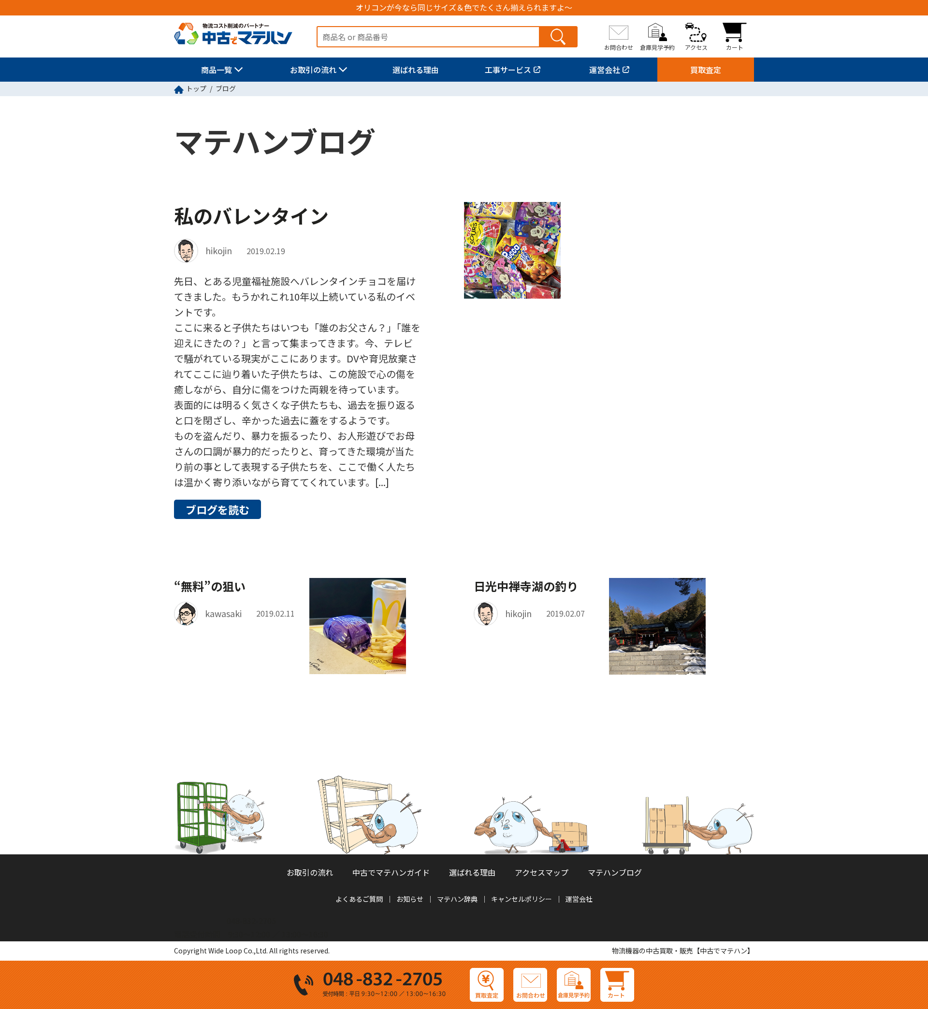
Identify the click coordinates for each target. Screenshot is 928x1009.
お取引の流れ (313, 69)
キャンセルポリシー (521, 899)
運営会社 (604, 69)
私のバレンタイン (251, 216)
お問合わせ (618, 47)
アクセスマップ (541, 872)
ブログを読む (217, 509)
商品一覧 (216, 69)
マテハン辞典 (457, 899)
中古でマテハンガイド (391, 872)
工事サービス (508, 69)
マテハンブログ (615, 872)
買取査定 (705, 69)
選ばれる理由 (415, 69)
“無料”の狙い (210, 585)
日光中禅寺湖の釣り (526, 585)
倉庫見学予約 (657, 47)
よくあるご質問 (359, 899)
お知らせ (409, 899)
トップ (196, 88)
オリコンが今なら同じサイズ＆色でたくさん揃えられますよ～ (464, 7)
